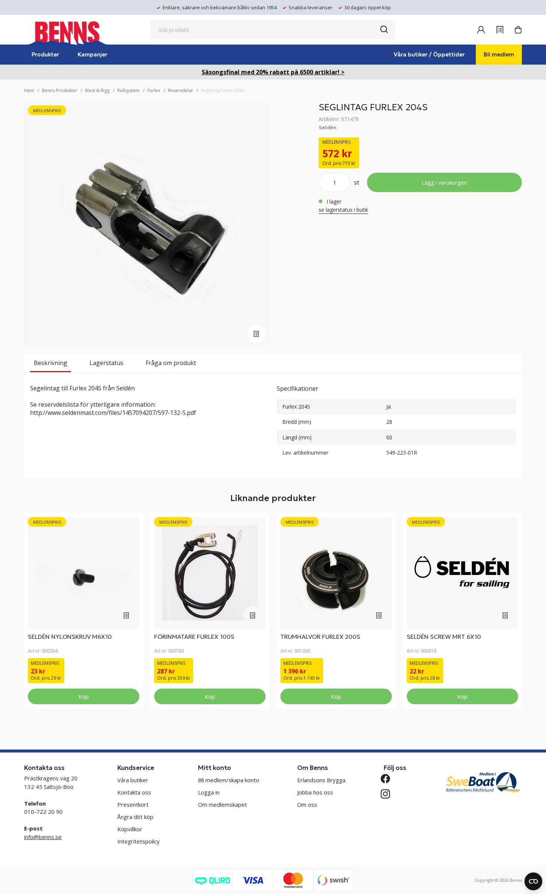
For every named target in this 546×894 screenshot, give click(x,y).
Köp (83, 696)
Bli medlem (499, 54)
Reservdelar (180, 90)
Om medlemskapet (222, 804)
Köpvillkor (129, 829)
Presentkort (133, 804)
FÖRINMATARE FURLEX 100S (194, 636)
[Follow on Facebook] (388, 778)
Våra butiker (132, 780)
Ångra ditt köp (135, 816)
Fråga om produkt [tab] (171, 363)
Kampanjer (92, 54)
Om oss (307, 804)
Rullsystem (128, 90)
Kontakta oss (134, 792)
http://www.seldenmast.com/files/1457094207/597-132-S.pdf (113, 413)
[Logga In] (481, 29)
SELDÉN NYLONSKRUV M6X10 (70, 636)
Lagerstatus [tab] (106, 363)
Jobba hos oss (315, 792)
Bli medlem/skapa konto (228, 780)
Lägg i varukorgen (444, 182)
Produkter (45, 54)
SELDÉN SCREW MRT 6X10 (444, 636)
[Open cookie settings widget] (533, 881)
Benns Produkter (59, 90)
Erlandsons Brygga (321, 780)
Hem (29, 90)
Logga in (209, 792)
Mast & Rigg (97, 90)
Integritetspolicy (138, 841)
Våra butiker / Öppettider (429, 54)
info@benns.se (43, 837)
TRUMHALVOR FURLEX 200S (320, 636)
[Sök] (383, 29)
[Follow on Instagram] (388, 794)
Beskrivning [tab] (50, 363)
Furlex (153, 90)
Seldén (328, 127)
